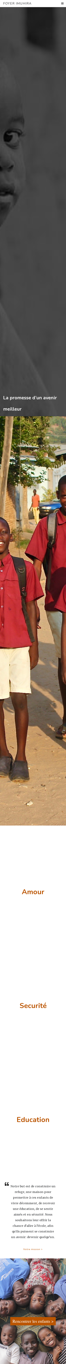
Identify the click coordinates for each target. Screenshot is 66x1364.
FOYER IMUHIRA (17, 3)
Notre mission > (33, 1249)
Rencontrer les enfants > (33, 1321)
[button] (62, 3)
